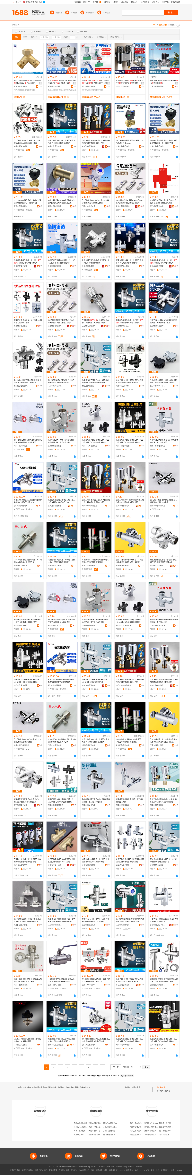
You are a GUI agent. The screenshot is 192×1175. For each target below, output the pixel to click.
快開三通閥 (136, 1087)
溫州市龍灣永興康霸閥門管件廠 (55, 985)
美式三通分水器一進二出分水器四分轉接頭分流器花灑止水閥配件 (95, 920)
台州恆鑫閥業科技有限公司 (21, 87)
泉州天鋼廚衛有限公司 (89, 865)
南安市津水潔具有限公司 (123, 805)
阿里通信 (129, 1170)
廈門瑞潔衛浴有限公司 (157, 566)
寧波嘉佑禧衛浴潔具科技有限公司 (123, 985)
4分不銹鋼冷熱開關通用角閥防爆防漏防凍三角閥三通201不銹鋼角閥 (130, 920)
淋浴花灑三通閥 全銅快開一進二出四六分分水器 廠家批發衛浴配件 (61, 261)
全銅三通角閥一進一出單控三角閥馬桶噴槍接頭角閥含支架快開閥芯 (129, 561)
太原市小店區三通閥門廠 (83, 1135)
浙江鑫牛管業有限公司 (89, 87)
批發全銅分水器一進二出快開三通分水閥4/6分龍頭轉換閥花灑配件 (61, 561)
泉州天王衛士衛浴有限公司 (55, 865)
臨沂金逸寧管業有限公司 (21, 865)
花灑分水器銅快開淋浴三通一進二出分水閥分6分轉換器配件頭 (163, 860)
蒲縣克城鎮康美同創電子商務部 (156, 1131)
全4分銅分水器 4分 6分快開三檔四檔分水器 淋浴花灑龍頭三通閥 (95, 201)
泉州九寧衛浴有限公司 (55, 506)
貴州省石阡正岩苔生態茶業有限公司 (157, 1123)
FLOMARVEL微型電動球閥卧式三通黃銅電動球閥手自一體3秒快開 (27, 201)
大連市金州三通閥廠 (96, 1131)
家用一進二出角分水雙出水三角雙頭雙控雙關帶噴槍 (129, 82)
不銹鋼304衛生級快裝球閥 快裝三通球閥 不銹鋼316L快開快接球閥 (61, 980)
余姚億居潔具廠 (88, 266)
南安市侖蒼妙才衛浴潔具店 (89, 206)
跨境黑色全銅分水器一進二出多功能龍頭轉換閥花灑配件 (27, 261)
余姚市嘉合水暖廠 (122, 386)
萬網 (136, 1170)
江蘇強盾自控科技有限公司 (21, 1045)
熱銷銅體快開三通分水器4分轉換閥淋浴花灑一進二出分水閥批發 (96, 800)
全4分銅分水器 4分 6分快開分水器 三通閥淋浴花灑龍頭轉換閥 (163, 501)
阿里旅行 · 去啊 (88, 1170)
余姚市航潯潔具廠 (54, 146)
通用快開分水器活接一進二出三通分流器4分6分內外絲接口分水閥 (95, 860)
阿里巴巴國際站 (27, 1170)
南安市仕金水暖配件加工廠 (123, 446)
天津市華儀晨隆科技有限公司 (123, 146)
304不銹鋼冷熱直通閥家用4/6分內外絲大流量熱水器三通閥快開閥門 (129, 201)
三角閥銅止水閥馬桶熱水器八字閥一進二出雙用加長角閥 (95, 321)
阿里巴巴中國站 (41, 1170)
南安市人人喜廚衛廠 (89, 446)
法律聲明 (93, 1167)
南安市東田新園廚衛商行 (123, 1045)
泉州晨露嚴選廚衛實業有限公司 (157, 266)
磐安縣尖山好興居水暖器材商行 (21, 386)
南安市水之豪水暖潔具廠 (21, 566)
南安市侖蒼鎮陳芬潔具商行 (123, 925)
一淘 (79, 1170)
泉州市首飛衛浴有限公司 (157, 1045)
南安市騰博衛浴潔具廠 (21, 985)
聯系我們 (130, 1167)
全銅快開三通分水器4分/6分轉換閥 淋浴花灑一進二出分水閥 (164, 441)
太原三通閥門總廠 (80, 1123)
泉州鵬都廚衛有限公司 (55, 446)
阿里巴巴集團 (15, 1170)
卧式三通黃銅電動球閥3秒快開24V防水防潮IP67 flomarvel (129, 142)
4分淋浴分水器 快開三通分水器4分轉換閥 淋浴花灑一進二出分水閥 (27, 381)
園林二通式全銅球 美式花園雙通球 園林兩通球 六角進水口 (27, 82)
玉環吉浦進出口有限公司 (123, 566)
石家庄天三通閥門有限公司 (84, 1127)
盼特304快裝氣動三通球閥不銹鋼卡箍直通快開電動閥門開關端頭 (96, 980)
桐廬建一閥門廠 (165, 1123)
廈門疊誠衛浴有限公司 (157, 206)
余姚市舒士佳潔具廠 (157, 446)
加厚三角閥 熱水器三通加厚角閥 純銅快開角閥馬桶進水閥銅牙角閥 (96, 142)
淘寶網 (61, 1170)
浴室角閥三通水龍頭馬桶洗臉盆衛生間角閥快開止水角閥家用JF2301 (61, 201)
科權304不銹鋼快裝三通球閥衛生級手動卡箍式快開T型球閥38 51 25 (28, 501)
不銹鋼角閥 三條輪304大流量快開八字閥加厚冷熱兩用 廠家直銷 (95, 561)
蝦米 (105, 1170)
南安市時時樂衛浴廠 (89, 506)
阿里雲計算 (113, 1170)
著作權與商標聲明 (82, 1167)
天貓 (67, 1170)
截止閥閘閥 (92, 90)
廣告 (40, 83)
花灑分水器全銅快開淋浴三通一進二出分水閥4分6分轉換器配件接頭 (95, 441)
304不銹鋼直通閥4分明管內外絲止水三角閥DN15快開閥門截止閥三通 (27, 920)
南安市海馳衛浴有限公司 (89, 326)
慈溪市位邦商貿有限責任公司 (157, 326)
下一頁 (116, 1067)
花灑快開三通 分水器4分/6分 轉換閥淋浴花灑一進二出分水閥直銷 (61, 441)
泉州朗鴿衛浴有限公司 (21, 925)
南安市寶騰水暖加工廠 (123, 266)
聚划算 (73, 1170)
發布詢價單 (161, 1087)
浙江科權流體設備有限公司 (21, 506)
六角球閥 (17, 90)
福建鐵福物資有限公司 (55, 566)
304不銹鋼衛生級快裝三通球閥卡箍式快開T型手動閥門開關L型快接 (96, 1040)
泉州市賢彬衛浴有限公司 (55, 326)
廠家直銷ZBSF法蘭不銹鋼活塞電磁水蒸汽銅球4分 (164, 82)
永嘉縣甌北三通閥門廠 (111, 1127)
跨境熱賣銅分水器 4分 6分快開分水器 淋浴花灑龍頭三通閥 (28, 321)
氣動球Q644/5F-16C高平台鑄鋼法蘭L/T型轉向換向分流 (62, 82)
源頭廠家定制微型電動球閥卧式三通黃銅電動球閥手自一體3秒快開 (163, 142)
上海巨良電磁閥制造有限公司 (157, 87)
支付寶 (146, 1170)
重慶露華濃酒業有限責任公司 (170, 1127)
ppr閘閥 (100, 90)
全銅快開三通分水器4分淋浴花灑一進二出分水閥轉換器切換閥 (96, 261)
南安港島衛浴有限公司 (123, 865)
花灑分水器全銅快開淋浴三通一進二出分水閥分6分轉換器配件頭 (61, 501)
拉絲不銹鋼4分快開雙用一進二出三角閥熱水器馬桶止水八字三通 (28, 561)
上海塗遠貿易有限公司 (138, 1135)
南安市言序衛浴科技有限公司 (55, 925)
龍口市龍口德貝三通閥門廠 (99, 1135)
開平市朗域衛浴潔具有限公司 (55, 206)
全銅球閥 (24, 90)
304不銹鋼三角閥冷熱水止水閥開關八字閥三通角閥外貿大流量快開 (28, 441)
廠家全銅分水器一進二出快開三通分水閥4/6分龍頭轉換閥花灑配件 (61, 142)
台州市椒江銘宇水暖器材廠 (157, 925)
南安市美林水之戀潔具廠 (21, 446)
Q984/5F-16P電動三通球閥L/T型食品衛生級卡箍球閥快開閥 (27, 1040)
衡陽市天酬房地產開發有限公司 (156, 1127)
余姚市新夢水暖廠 (20, 146)
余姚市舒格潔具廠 (20, 326)
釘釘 (157, 1170)
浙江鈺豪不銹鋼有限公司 (89, 1045)
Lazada (179, 1170)
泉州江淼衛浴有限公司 (89, 146)
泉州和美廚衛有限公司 (89, 566)
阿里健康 (164, 1170)
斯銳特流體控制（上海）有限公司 (55, 87)
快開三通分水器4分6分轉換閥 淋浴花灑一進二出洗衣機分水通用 (163, 321)
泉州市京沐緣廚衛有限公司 (157, 865)
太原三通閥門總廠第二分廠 (113, 1131)
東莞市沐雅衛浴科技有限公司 (123, 87)
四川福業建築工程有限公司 (169, 1135)
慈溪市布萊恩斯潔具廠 (89, 925)
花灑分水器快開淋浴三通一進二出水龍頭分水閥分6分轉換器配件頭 (95, 381)
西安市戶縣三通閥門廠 (97, 1127)
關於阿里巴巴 (121, 1167)
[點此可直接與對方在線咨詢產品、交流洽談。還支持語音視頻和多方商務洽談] (41, 157)
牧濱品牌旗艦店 (88, 386)
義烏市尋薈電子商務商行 (157, 386)
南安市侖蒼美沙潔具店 (55, 386)
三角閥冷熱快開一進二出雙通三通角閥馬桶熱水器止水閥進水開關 (27, 860)
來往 (152, 1170)
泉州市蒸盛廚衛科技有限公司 (123, 206)
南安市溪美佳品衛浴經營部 (89, 805)
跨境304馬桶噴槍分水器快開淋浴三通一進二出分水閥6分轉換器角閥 (164, 980)
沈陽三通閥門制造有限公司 (99, 1123)
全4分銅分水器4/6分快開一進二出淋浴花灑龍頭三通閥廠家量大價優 (27, 142)
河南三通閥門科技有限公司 (84, 1131)
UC (141, 1170)
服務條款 (102, 1167)
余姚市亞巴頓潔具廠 (157, 506)
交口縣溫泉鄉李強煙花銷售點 (170, 1131)
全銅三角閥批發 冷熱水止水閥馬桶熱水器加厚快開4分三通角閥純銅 (163, 800)
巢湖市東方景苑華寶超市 (139, 1123)
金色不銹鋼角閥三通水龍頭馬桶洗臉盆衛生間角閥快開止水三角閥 (61, 860)
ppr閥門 (85, 90)
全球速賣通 (53, 1170)
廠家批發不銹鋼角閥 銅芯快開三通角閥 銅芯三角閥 (129, 800)
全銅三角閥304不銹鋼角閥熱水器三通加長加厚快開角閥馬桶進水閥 (130, 501)
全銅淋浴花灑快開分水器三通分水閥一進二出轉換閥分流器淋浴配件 (163, 381)
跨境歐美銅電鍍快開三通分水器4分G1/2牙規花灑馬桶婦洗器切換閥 (163, 201)
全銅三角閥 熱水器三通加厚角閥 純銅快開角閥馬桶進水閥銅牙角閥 (96, 501)
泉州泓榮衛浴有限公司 (21, 266)
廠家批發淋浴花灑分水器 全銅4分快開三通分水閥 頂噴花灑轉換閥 (163, 561)
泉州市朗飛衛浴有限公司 (123, 506)
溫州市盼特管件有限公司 (89, 985)
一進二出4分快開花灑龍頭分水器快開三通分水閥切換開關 (164, 920)
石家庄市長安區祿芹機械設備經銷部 (143, 1131)
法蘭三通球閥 (63, 90)
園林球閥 (31, 90)
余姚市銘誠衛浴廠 (54, 266)
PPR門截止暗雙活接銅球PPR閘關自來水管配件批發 (95, 82)
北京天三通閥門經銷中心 (112, 1123)
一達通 (171, 1170)
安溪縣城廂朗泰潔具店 (157, 985)
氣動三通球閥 (53, 90)
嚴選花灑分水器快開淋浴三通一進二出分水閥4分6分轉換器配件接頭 (61, 800)
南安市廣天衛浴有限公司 (157, 805)
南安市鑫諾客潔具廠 (55, 805)
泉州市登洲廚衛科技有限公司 (123, 326)
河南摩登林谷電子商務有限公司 (141, 1127)
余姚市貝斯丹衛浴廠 (55, 1045)
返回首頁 (116, 1076)
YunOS (122, 1170)
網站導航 (139, 1167)
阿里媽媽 (99, 1170)
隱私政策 (110, 1167)
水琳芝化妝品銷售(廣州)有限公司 (156, 1135)
